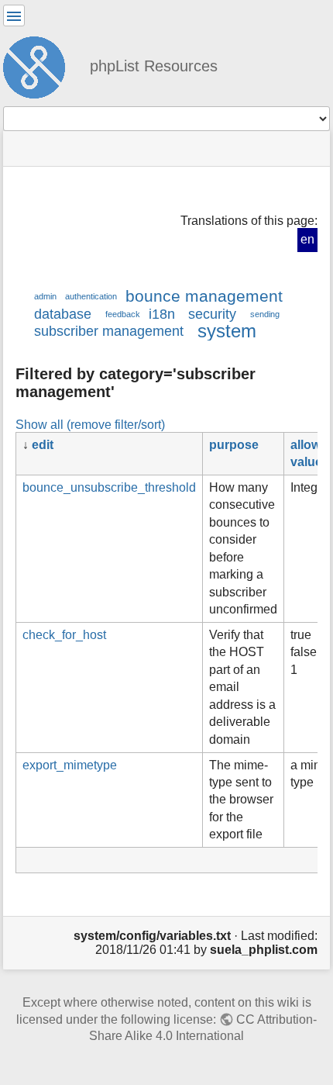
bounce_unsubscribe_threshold (109, 487)
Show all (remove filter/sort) (90, 424)
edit (42, 444)
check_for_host (64, 634)
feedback (122, 314)
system (226, 330)
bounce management (204, 296)
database (62, 314)
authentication (91, 296)
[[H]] (40, 65)
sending (265, 314)
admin (45, 296)
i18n (162, 314)
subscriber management (109, 331)
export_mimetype (69, 765)
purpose (234, 444)
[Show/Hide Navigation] (14, 15)
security (212, 314)
